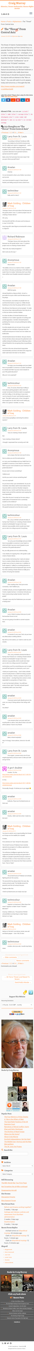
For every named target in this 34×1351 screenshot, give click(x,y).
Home (3, 21)
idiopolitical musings (19, 1236)
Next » (21, 132)
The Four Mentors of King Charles (16, 1117)
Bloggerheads (8, 1249)
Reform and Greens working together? (17, 1207)
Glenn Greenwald (9, 1252)
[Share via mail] (27, 100)
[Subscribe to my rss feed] (2, 14)
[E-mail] (4, 14)
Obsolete (7, 1260)
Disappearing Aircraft (9, 1190)
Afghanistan (17, 21)
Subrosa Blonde (9, 1262)
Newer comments (23, 961)
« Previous (4, 132)
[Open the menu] (30, 13)
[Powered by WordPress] (25, 1346)
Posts (9, 21)
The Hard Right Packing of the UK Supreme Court (17, 1303)
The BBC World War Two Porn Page (14, 1183)
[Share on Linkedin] (22, 100)
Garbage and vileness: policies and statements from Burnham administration (16, 1214)
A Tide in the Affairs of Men (14, 1119)
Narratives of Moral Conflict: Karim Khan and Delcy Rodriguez (17, 1308)
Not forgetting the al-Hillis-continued (14, 1187)
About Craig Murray (11, 1137)
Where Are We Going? (12, 1134)
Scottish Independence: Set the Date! (17, 1139)
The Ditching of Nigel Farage (14, 1132)
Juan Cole (7, 1254)
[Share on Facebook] (8, 100)
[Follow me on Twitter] (6, 14)
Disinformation (9, 1222)
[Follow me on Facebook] (9, 14)
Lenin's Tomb (8, 1257)
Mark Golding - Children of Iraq (19, 204)
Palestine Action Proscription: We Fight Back (17, 1318)
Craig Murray (17, 3)
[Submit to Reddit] (13, 100)
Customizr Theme (21, 1348)
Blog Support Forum (8, 1201)
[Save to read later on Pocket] (18, 100)
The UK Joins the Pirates (13, 1147)
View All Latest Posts (10, 96)
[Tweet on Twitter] (3, 100)
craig (21, 36)
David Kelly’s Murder (23, 982)
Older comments (10, 957)
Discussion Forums (8, 1197)
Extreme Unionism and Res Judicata (17, 1313)
